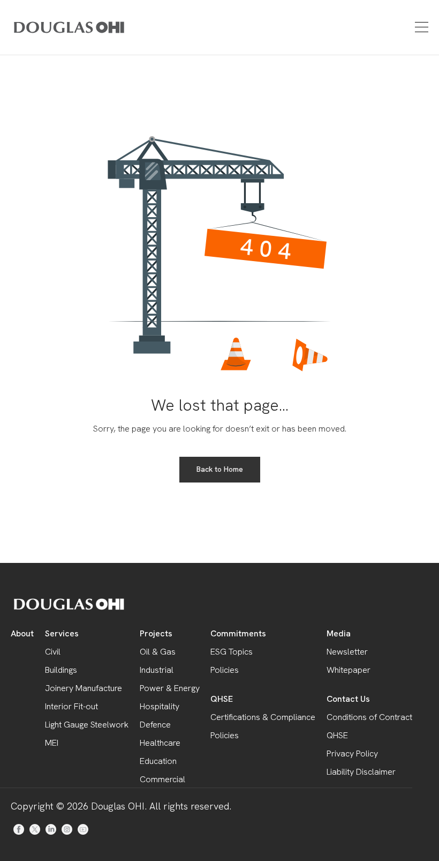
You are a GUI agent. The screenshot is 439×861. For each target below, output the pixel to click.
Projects (156, 633)
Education (158, 761)
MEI (51, 742)
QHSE (221, 698)
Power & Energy (170, 688)
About (22, 633)
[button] (420, 27)
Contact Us (348, 698)
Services (62, 633)
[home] (49, 27)
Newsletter (347, 651)
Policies (224, 670)
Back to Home (219, 469)
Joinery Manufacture (83, 688)
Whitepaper (348, 670)
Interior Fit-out (71, 706)
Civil (52, 651)
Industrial (156, 670)
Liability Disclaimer (361, 771)
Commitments (238, 633)
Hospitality (159, 706)
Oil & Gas (158, 651)
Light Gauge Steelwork (86, 724)
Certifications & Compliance (262, 717)
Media (339, 633)
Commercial (162, 779)
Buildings (61, 670)
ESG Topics (231, 651)
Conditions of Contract (369, 717)
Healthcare (160, 742)
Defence (155, 724)
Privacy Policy (352, 753)
